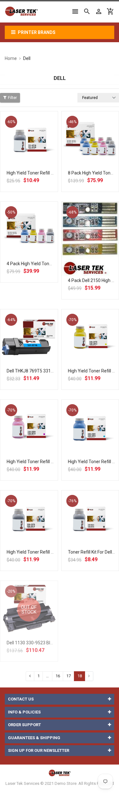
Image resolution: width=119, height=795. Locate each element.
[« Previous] (30, 676)
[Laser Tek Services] (60, 772)
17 (68, 675)
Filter (12, 97)
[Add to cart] (36, 160)
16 (58, 675)
